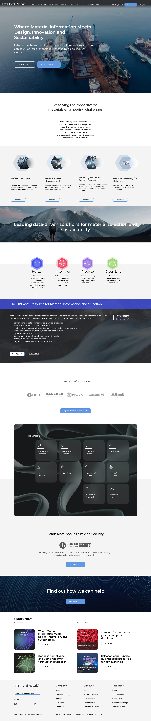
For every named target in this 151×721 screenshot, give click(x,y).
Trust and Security (63, 694)
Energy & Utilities (90, 452)
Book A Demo (49, 64)
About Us (59, 690)
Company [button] (72, 4)
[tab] (37, 281)
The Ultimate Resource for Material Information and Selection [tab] (56, 304)
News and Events (118, 707)
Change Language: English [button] (25, 693)
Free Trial (130, 5)
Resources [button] (59, 4)
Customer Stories (90, 699)
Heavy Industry (41, 474)
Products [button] (48, 4)
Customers (60, 703)
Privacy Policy (91, 714)
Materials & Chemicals (90, 496)
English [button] (116, 4)
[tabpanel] (75, 331)
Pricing (86, 690)
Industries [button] (36, 4)
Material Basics (89, 703)
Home (58, 714)
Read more (18, 200)
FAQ (101, 714)
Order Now (94, 4)
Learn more (35, 353)
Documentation (118, 694)
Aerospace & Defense (67, 452)
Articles (115, 690)
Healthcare (114, 451)
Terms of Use (79, 714)
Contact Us (84, 4)
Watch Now (46, 645)
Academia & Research (43, 452)
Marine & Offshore (113, 474)
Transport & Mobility (115, 496)
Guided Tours (117, 699)
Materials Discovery (91, 707)
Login (142, 4)
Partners (59, 699)
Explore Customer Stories (75, 411)
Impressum (67, 714)
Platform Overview (91, 694)
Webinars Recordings (120, 703)
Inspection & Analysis (91, 474)
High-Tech (66, 473)
